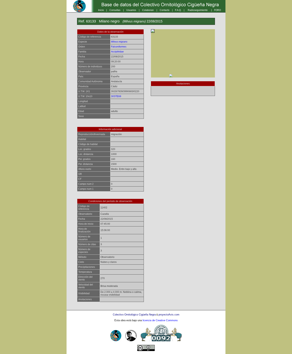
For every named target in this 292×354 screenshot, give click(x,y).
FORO (217, 10)
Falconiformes (118, 46)
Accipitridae (117, 51)
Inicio (101, 10)
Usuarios (131, 10)
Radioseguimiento (198, 10)
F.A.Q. (178, 10)
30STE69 (116, 96)
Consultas (114, 10)
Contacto (164, 10)
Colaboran (148, 10)
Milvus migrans (119, 41)
